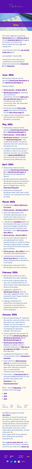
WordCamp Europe (11, 93)
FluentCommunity (11, 384)
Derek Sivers (7, 38)
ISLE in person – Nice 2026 (13, 251)
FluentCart (8, 381)
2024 (5, 396)
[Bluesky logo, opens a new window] (11, 462)
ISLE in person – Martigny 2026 (15, 210)
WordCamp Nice (10, 258)
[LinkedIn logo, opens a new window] (15, 462)
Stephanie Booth (13, 40)
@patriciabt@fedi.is (16, 155)
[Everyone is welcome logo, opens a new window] (19, 462)
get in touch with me (15, 442)
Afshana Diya (22, 38)
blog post (10, 66)
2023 (5, 399)
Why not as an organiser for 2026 (17, 348)
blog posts (17, 388)
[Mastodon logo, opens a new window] (7, 462)
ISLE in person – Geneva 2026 (14, 235)
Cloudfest (17, 222)
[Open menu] (16, 11)
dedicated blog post (13, 140)
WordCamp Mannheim (18, 80)
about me (25, 447)
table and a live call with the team (16, 98)
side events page (15, 112)
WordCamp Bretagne (13, 83)
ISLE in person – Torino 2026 (14, 135)
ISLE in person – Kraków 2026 (14, 90)
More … (24, 461)
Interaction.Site (20, 374)
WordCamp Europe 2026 (13, 343)
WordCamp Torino (10, 137)
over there (6, 415)
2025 (5, 393)
